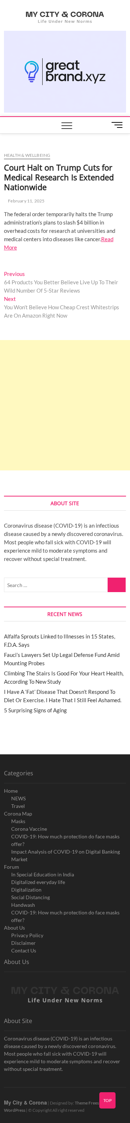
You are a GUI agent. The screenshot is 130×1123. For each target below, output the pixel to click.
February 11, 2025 (26, 201)
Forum (11, 867)
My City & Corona (25, 1102)
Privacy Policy (27, 935)
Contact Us (23, 950)
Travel (18, 806)
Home (11, 791)
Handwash (23, 905)
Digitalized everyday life (38, 882)
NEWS (18, 798)
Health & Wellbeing (27, 155)
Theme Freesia (88, 1103)
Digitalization (26, 890)
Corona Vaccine (29, 829)
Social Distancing (30, 897)
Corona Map (18, 813)
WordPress (14, 1110)
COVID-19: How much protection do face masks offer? (65, 840)
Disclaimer (23, 943)
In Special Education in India (42, 874)
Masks (18, 821)
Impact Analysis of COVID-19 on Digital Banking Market (65, 855)
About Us (14, 928)
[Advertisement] (65, 405)
